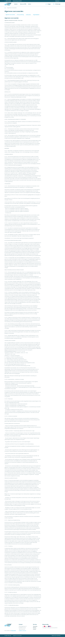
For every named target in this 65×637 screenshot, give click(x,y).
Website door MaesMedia (56, 635)
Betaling (34, 627)
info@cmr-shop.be (22, 630)
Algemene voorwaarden (10, 14)
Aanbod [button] (15, 4)
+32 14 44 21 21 (22, 629)
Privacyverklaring (20, 14)
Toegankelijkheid (36, 14)
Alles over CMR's (23, 4)
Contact (29, 4)
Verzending (35, 626)
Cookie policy (28, 14)
